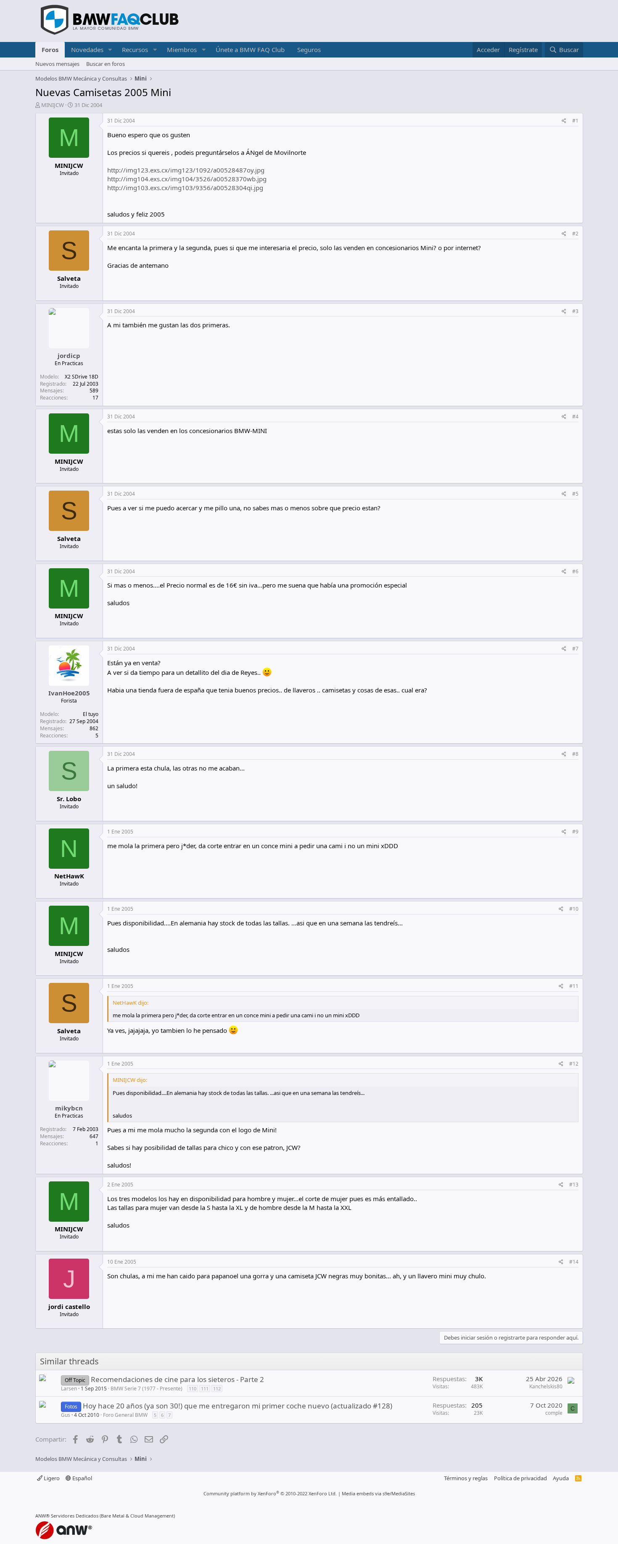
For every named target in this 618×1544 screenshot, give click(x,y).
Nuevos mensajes (57, 64)
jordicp (69, 355)
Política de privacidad (520, 1478)
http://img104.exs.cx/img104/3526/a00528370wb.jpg (187, 179)
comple (554, 1412)
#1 (575, 120)
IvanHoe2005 (69, 693)
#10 (573, 908)
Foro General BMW (125, 1415)
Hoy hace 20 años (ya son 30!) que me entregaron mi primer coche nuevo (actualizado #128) (237, 1406)
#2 (575, 233)
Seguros (309, 49)
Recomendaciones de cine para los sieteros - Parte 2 (177, 1379)
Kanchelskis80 (546, 1386)
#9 (575, 831)
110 (192, 1388)
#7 (575, 648)
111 (205, 1388)
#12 (573, 1063)
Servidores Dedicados (74, 1516)
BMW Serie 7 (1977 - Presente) (146, 1388)
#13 (573, 1184)
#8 (575, 754)
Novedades (87, 49)
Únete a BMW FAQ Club (250, 49)
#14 (573, 1261)
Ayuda (561, 1478)
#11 (573, 986)
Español (81, 1478)
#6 (575, 571)
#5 (575, 493)
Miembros (182, 49)
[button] (110, 49)
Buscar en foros (105, 64)
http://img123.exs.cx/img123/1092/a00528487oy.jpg (185, 170)
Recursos (135, 49)
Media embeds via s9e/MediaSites (378, 1493)
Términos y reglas (466, 1478)
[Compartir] (564, 121)
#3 (575, 311)
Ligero (51, 1478)
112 (217, 1388)
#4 (575, 416)
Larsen (69, 1388)
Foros (50, 49)
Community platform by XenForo (270, 1493)
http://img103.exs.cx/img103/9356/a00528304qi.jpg (185, 187)
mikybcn (69, 1108)
